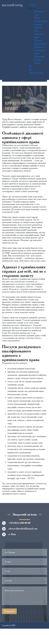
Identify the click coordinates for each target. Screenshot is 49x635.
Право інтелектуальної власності (40, 21)
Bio (30, 66)
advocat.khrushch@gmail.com (22, 528)
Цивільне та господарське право (39, 50)
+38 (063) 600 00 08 (19, 523)
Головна (32, 4)
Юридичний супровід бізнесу (39, 59)
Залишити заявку (36, 72)
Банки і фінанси (40, 43)
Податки (38, 40)
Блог (31, 69)
